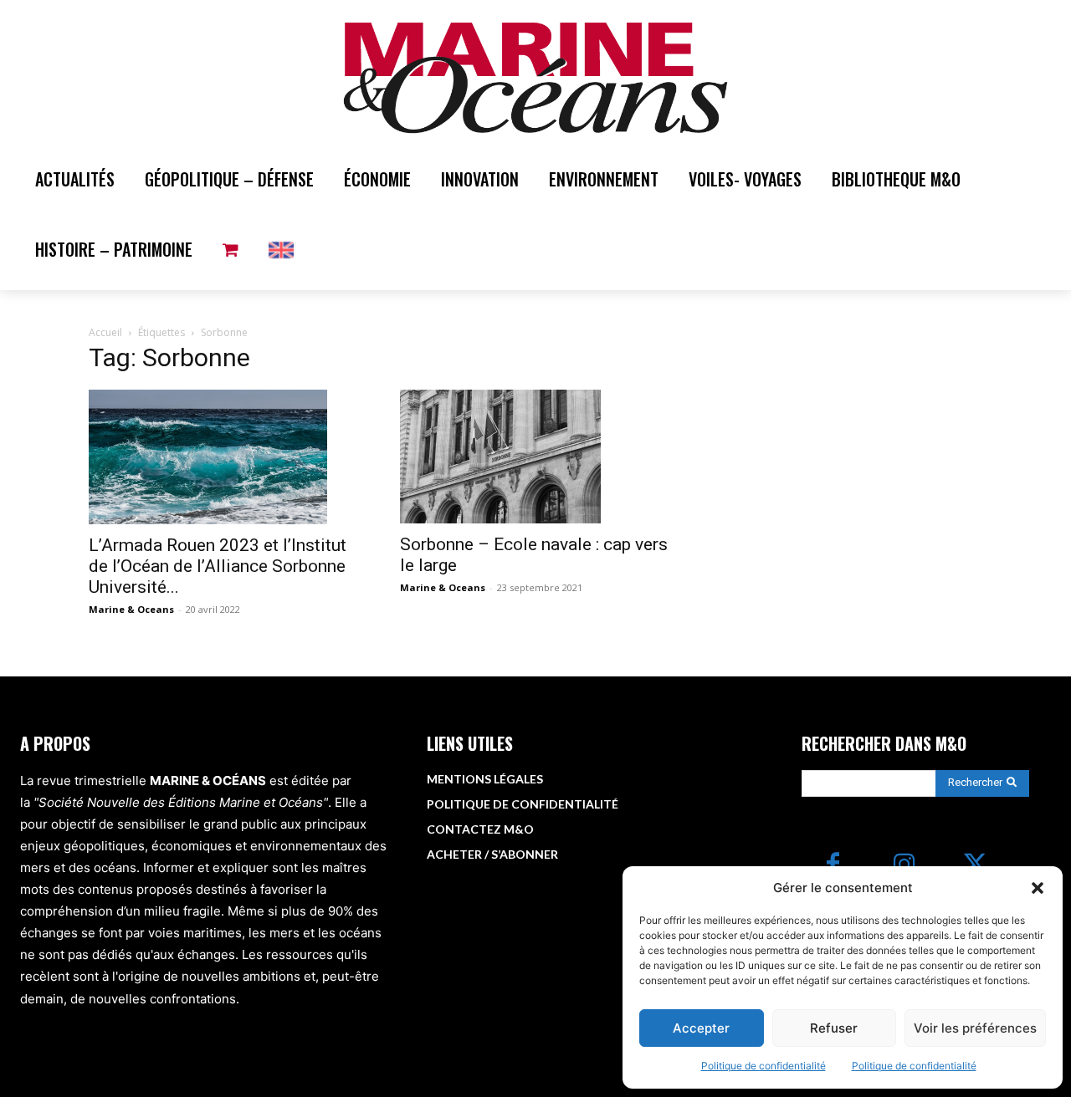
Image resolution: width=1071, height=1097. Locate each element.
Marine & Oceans (131, 609)
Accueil (105, 332)
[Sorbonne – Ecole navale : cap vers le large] (535, 456)
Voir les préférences (975, 1028)
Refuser (834, 1028)
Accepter (701, 1028)
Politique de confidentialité (763, 1065)
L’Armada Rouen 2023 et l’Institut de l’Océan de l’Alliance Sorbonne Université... (217, 566)
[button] (1037, 888)
